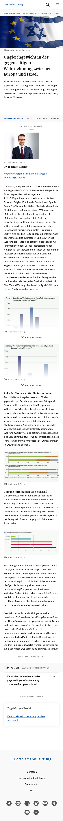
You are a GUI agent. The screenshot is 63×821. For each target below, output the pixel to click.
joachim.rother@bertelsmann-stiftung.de (25, 173)
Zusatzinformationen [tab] (36, 667)
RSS (31, 790)
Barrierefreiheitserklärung (31, 777)
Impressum (31, 771)
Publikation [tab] (11, 667)
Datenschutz (31, 784)
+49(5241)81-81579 (14, 177)
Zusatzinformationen (37, 118)
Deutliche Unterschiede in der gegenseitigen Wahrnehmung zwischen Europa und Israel (23, 680)
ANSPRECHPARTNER (13, 118)
